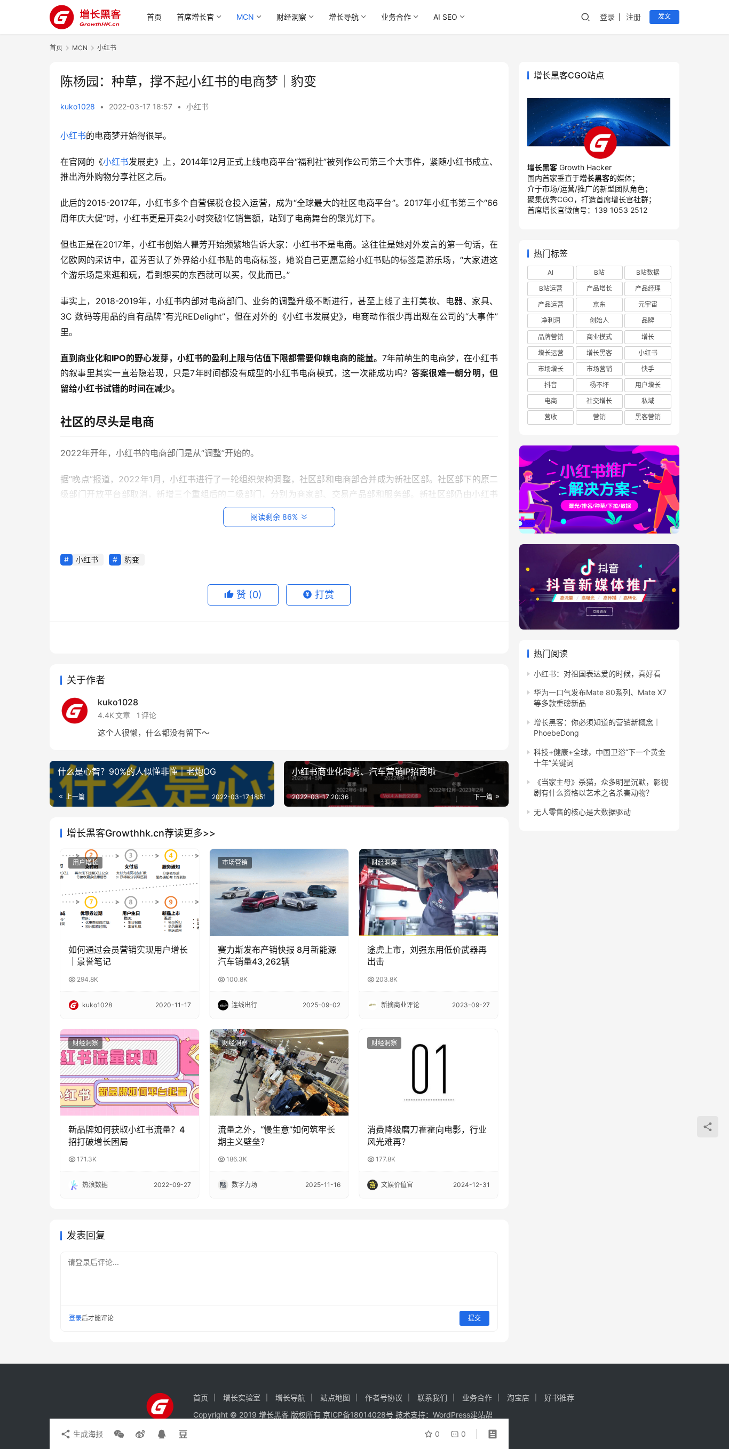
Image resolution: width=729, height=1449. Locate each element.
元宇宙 (647, 305)
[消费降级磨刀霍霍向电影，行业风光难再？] (428, 1072)
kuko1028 (77, 106)
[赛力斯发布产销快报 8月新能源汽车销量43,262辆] (279, 892)
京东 (599, 305)
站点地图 (335, 1397)
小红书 (197, 106)
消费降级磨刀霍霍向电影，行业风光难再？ (427, 1135)
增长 (647, 337)
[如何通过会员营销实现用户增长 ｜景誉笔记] (129, 892)
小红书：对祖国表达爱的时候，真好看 (597, 673)
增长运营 (551, 353)
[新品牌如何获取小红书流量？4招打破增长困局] (129, 1072)
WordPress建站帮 (463, 1414)
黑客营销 (648, 417)
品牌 (647, 321)
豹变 (131, 559)
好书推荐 (559, 1397)
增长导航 (344, 16)
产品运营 (551, 305)
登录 (607, 16)
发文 (664, 16)
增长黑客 (599, 353)
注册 (633, 16)
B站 (599, 272)
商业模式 (599, 337)
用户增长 (85, 862)
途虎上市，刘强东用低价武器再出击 (427, 955)
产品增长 (599, 289)
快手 (647, 369)
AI (550, 272)
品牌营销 (551, 337)
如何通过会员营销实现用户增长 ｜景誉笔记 (128, 955)
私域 (647, 401)
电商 (550, 401)
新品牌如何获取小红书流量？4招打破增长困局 (126, 1135)
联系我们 (432, 1397)
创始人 (599, 321)
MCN (245, 16)
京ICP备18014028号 (358, 1414)
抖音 (550, 385)
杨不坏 (599, 385)
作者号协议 (383, 1397)
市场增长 (551, 369)
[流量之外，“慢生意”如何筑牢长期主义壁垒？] (279, 1072)
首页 (154, 16)
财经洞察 (291, 16)
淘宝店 (518, 1397)
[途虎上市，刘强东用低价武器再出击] (428, 892)
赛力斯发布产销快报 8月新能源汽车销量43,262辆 (277, 955)
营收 (550, 417)
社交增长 (599, 401)
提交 (474, 1318)
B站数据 (648, 272)
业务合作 (396, 16)
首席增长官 (195, 16)
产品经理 (648, 289)
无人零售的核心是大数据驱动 (582, 811)
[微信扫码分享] (119, 1434)
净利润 (550, 321)
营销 (599, 417)
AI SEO (445, 16)
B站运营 (550, 289)
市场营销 (235, 862)
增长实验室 (241, 1397)
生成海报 (87, 1433)
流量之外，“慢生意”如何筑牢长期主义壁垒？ (276, 1135)
